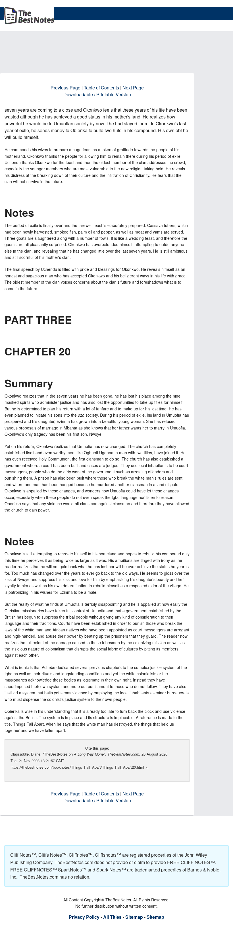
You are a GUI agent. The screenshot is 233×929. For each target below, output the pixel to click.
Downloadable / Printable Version (97, 94)
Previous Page (65, 87)
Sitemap (134, 917)
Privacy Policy (84, 917)
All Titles (112, 917)
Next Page (133, 87)
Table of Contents (101, 87)
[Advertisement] (107, 58)
